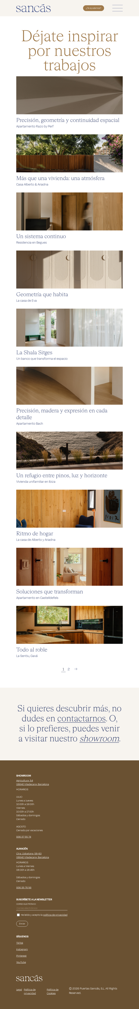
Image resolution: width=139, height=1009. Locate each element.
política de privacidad (55, 915)
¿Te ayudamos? (93, 8)
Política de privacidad (30, 991)
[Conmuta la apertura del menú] (117, 8)
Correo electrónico (26, 904)
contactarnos (81, 719)
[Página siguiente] (76, 669)
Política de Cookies (52, 991)
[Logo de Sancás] (33, 8)
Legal (19, 990)
